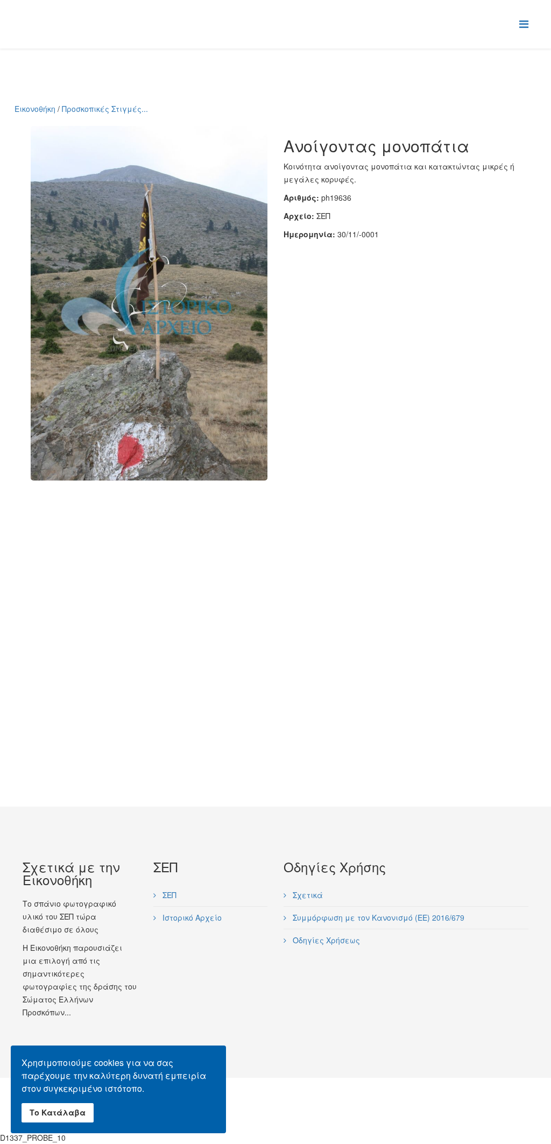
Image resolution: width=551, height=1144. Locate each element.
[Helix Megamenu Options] (523, 23)
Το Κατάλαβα (58, 1112)
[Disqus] (275, 615)
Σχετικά (307, 894)
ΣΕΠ (168, 894)
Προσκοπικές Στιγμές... (105, 108)
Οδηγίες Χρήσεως (325, 940)
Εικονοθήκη (35, 108)
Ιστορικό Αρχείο (191, 917)
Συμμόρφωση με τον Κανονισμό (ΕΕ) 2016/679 (377, 917)
